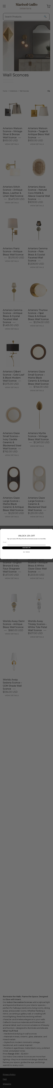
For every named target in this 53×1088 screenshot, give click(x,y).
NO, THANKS (26, 551)
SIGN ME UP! (26, 547)
